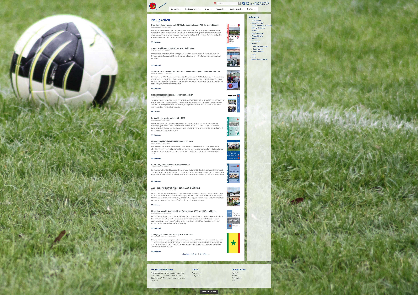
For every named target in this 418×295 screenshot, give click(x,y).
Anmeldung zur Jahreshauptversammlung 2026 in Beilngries (262, 25)
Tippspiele (219, 9)
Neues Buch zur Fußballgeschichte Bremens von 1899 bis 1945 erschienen (183, 211)
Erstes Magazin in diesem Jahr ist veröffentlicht (172, 95)
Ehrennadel (256, 41)
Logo (253, 54)
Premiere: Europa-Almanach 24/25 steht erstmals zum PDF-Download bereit (184, 25)
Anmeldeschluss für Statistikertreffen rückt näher (173, 48)
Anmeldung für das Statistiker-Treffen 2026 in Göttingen (175, 188)
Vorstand (255, 31)
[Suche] (239, 3)
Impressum (236, 276)
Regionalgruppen (191, 9)
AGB (233, 281)
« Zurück (185, 254)
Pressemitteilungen (260, 46)
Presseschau (258, 49)
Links (254, 57)
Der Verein (175, 9)
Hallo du (255, 39)
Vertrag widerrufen (209, 291)
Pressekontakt (258, 52)
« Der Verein (256, 20)
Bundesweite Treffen (259, 59)
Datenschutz (237, 278)
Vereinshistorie (257, 36)
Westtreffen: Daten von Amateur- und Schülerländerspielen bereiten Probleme (185, 71)
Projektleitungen (258, 33)
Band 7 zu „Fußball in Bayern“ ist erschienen (170, 165)
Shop (207, 9)
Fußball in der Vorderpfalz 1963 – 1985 (168, 118)
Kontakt (250, 9)
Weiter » (206, 254)
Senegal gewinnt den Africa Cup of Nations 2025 (172, 234)
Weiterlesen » (156, 42)
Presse (254, 44)
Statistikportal (235, 9)
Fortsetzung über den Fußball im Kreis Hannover (172, 141)
